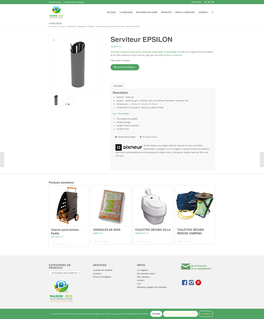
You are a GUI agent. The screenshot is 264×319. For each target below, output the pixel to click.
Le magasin (142, 270)
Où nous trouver (55, 2)
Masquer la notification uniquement (180, 314)
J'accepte (156, 314)
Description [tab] (118, 86)
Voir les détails (60, 244)
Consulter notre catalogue (74, 2)
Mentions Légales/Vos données (152, 287)
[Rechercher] (212, 12)
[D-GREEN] (2, 159)
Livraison (97, 273)
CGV (139, 283)
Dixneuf (168, 148)
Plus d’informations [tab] (149, 137)
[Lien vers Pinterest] (213, 2)
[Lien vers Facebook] (205, 2)
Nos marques (143, 276)
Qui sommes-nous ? (146, 273)
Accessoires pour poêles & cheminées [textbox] (66, 272)
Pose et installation (102, 276)
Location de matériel (102, 270)
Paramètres (206, 314)
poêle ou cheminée (173, 55)
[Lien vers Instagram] (209, 2)
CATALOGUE (55, 23)
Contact (140, 280)
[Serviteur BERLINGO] (262, 159)
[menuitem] (56, 2)
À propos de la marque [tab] (126, 137)
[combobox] (66, 273)
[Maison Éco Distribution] (56, 12)
